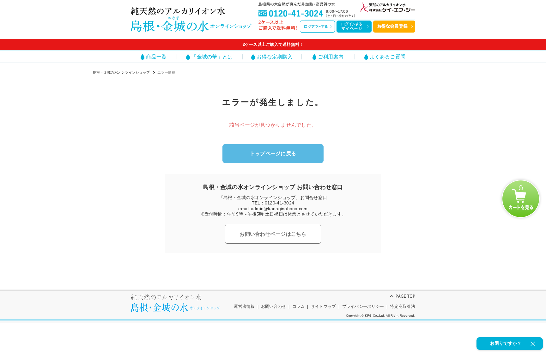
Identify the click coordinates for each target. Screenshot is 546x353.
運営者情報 (244, 306)
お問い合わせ (273, 306)
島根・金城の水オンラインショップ (121, 72)
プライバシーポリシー (363, 306)
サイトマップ (323, 306)
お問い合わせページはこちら (273, 234)
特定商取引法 (402, 306)
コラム (298, 306)
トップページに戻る (273, 153)
